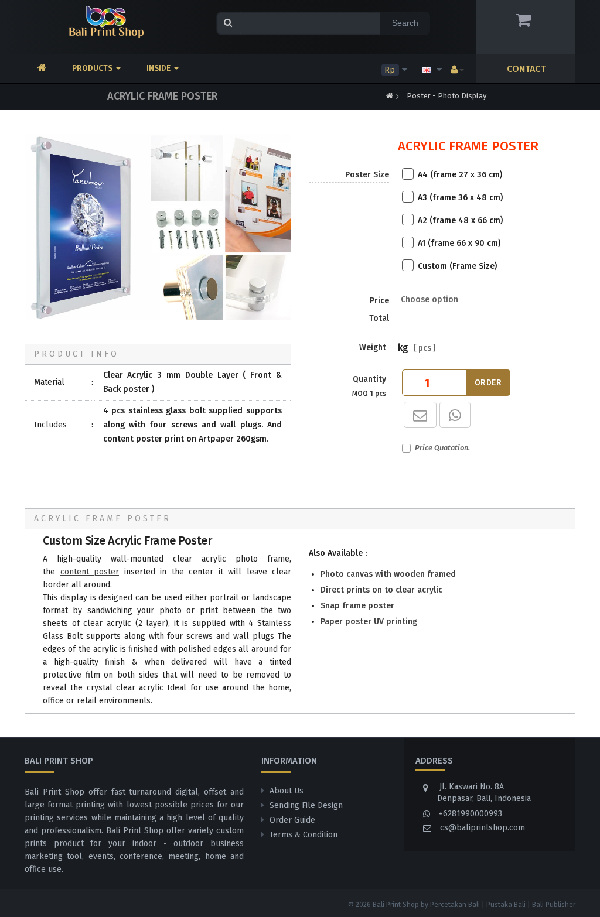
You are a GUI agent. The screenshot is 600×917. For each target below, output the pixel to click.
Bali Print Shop (396, 905)
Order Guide (292, 820)
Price (379, 309)
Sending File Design (306, 805)
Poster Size (367, 175)
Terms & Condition (304, 835)
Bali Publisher (553, 905)
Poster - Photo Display (446, 95)
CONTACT (526, 68)
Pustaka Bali (506, 905)
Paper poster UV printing (369, 622)
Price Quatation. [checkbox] (442, 447)
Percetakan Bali (455, 905)
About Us (287, 791)
